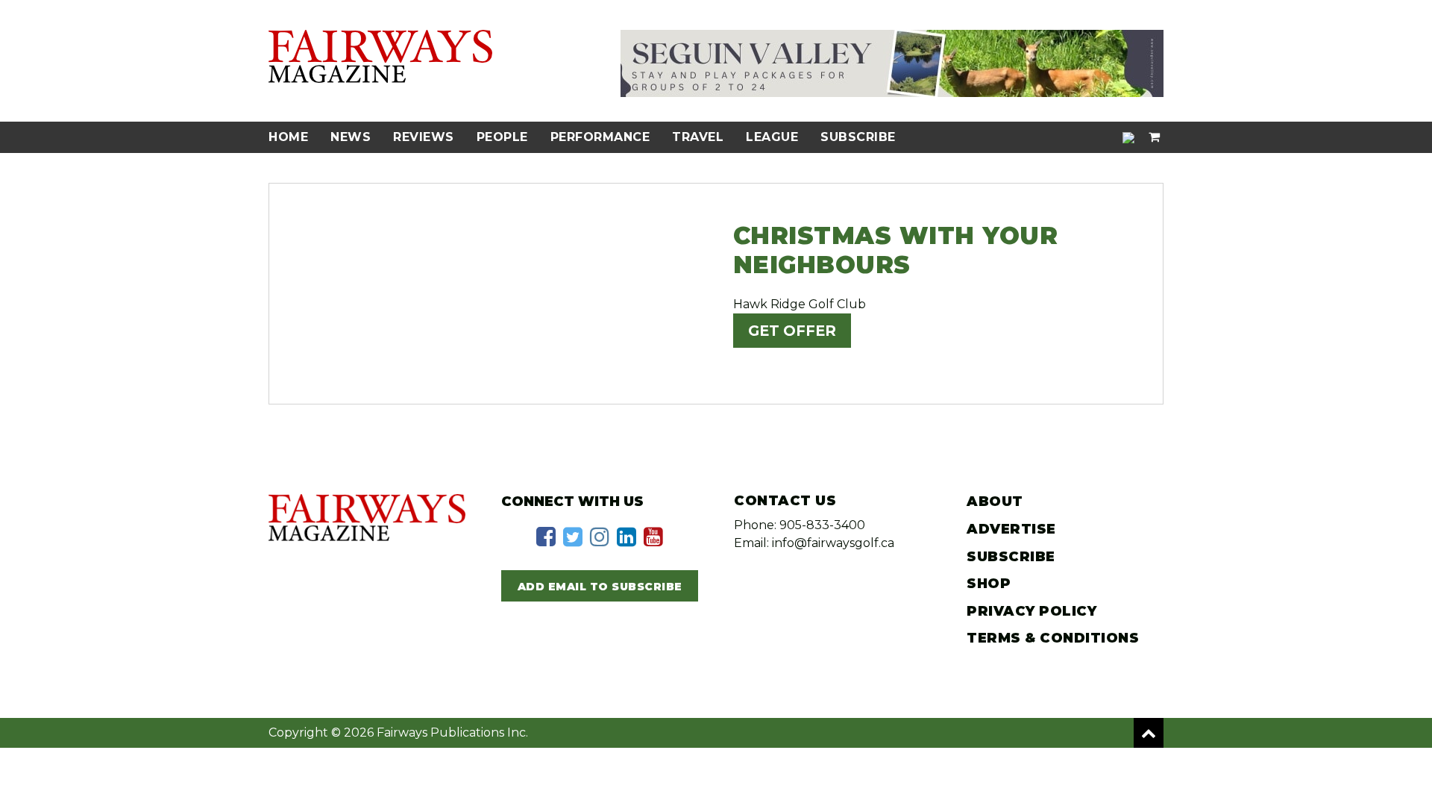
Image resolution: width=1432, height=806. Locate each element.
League (772, 137)
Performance (600, 137)
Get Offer (792, 331)
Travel (697, 137)
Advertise (1011, 529)
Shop (989, 583)
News (350, 137)
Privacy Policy (1031, 611)
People (502, 137)
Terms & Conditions (1053, 638)
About (995, 501)
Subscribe (858, 137)
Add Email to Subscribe (600, 586)
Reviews (423, 137)
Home (288, 137)
